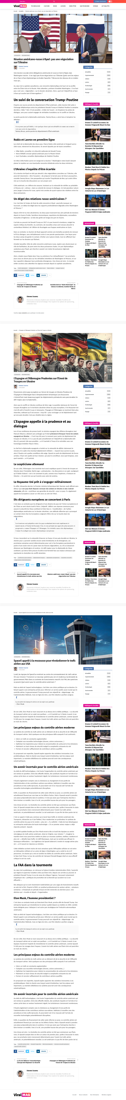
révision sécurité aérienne (62, 1044)
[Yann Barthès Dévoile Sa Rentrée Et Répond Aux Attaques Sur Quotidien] (97, 135)
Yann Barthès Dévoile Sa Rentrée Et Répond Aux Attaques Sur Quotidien (94, 146)
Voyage (97, 92)
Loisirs (97, 82)
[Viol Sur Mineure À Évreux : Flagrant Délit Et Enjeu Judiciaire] (97, 201)
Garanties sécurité (66, 557)
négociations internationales (22, 560)
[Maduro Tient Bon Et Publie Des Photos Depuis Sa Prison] (97, 158)
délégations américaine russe (37, 268)
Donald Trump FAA (36, 1044)
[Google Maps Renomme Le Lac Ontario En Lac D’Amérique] (97, 179)
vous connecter (23, 313)
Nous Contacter (101, 1)
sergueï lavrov (60, 268)
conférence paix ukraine (24, 557)
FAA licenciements (48, 1044)
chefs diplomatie (22, 268)
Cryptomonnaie (97, 75)
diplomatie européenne (53, 557)
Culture (97, 79)
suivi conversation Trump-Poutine (24, 270)
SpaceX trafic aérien (20, 1046)
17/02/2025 (22, 68)
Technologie (97, 85)
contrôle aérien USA (23, 1044)
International (25, 55)
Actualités (17, 55)
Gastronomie (97, 89)
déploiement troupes (39, 557)
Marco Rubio (50, 268)
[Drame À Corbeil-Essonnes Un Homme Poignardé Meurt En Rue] (97, 114)
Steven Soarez (23, 66)
